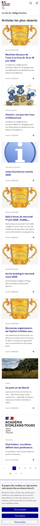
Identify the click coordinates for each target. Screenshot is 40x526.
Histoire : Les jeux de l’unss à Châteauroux (19, 116)
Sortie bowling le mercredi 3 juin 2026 (19, 275)
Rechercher (30, 3)
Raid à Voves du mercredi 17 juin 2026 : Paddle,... (19, 218)
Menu (37, 3)
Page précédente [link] (9, 468)
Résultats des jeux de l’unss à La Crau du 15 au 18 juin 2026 (19, 57)
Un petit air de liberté (17, 387)
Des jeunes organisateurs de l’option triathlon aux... (19, 329)
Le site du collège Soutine (14, 12)
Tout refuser (20, 515)
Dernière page (21, 473)
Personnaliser (20, 522)
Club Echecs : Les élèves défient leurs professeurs (18, 446)
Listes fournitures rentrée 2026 (19, 173)
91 (10, 473)
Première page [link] (3, 468)
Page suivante (16, 473)
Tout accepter (20, 509)
